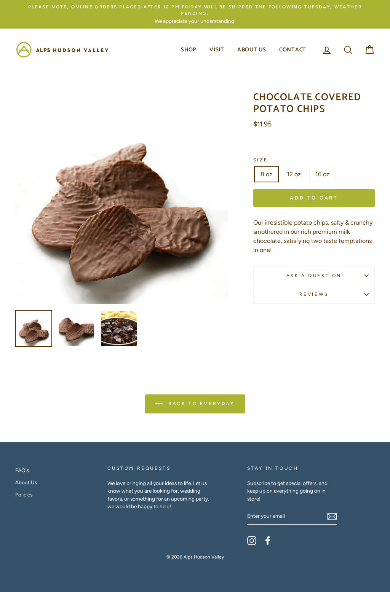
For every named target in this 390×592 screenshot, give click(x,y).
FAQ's (22, 470)
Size (260, 160)
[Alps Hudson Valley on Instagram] (251, 540)
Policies (23, 494)
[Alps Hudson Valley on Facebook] (267, 540)
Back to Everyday (200, 403)
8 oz (266, 174)
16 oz (322, 174)
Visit (216, 49)
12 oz (294, 174)
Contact (292, 49)
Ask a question (314, 275)
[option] (195, 14)
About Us (251, 49)
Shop (189, 49)
